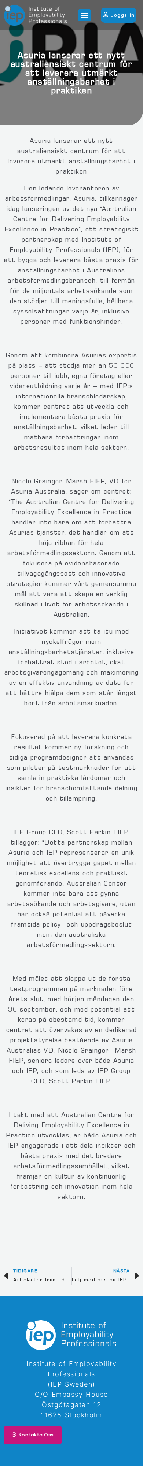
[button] (84, 15)
